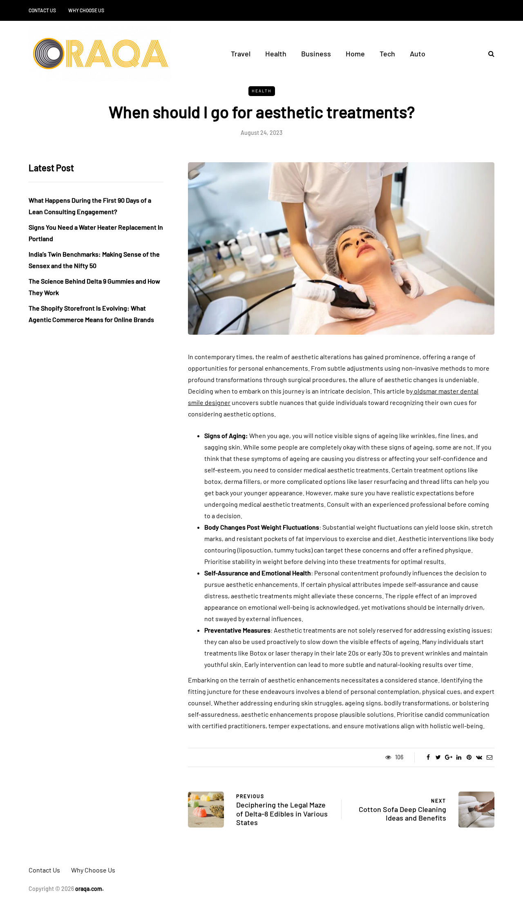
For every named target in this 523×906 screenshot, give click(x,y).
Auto (417, 53)
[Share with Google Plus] (448, 757)
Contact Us (42, 10)
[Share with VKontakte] (479, 757)
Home (355, 53)
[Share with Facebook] (428, 757)
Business (316, 53)
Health (275, 53)
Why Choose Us (86, 10)
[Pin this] (469, 757)
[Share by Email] (489, 757)
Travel (240, 53)
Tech (387, 53)
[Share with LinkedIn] (459, 757)
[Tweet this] (438, 757)
